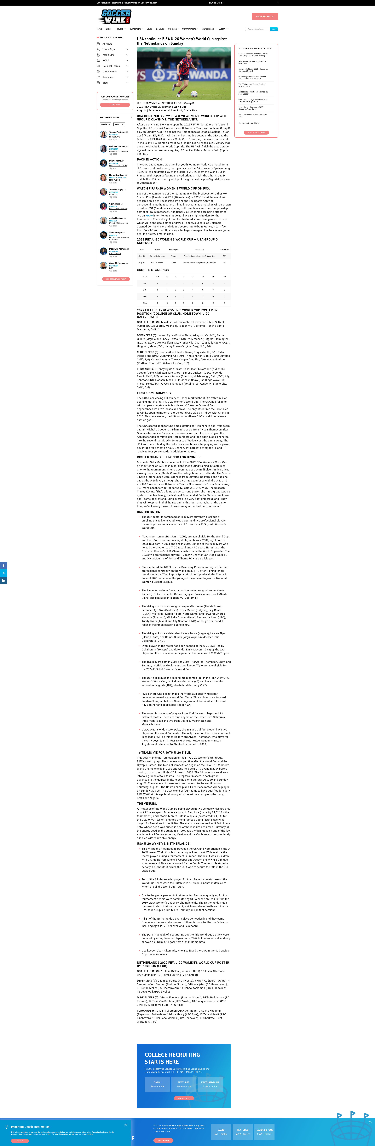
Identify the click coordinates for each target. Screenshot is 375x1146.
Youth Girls (109, 54)
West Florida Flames (118, 166)
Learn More (115, 105)
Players (119, 29)
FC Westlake (114, 137)
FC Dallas (113, 194)
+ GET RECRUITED (265, 16)
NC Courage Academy (118, 209)
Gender (104, 124)
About (222, 29)
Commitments (189, 29)
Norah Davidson (117, 175)
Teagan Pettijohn (117, 132)
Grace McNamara (117, 263)
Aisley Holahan (116, 218)
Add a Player (184, 1098)
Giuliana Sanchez (117, 146)
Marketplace (208, 29)
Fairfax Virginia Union (118, 223)
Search (274, 29)
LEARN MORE (215, 2)
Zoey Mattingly (116, 189)
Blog (108, 29)
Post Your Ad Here (256, 133)
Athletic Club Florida (118, 151)
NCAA (106, 60)
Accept (20, 1141)
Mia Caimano (115, 160)
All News (107, 43)
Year (117, 124)
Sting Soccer (115, 254)
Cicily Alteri (114, 203)
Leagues (160, 29)
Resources (108, 77)
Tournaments (134, 29)
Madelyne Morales (118, 248)
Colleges (172, 29)
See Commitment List (116, 279)
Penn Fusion (114, 180)
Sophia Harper (116, 232)
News (99, 29)
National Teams (111, 65)
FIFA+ (149, 215)
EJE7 (111, 268)
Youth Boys (109, 49)
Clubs (149, 29)
